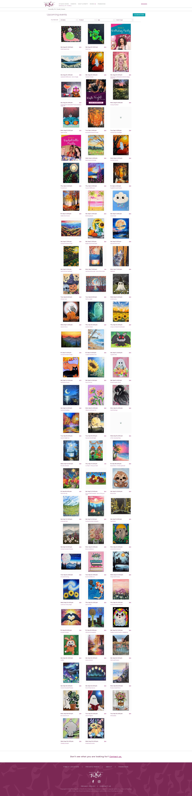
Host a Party (83, 4)
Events (73, 4)
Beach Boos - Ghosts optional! (117, 465)
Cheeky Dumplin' (65, 743)
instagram (99, 781)
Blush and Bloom (90, 549)
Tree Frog (88, 49)
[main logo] (49, 1)
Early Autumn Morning (91, 160)
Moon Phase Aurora (90, 687)
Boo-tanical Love (65, 715)
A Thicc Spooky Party (115, 438)
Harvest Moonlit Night (91, 438)
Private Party (92, 767)
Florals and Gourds (90, 743)
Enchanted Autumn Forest (92, 132)
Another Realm (89, 326)
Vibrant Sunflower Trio (91, 410)
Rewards (144, 4)
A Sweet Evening (65, 576)
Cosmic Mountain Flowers (67, 687)
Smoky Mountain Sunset (66, 354)
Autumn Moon (64, 326)
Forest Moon (64, 188)
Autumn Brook (89, 660)
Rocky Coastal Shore (115, 687)
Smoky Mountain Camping (92, 521)
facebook (93, 781)
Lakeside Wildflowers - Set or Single (69, 76)
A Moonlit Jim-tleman (115, 549)
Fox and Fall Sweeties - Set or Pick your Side (95, 494)
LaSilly (62, 660)
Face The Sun (89, 382)
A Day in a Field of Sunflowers (117, 326)
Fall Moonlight (89, 299)
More (92, 4)
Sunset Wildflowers (90, 188)
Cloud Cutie (113, 215)
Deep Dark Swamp (115, 576)
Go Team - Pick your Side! (92, 465)
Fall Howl (112, 271)
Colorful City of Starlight (116, 132)
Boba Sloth (113, 493)
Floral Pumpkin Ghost (115, 382)
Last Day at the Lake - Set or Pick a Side (95, 271)
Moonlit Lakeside (65, 465)
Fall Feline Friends (65, 382)
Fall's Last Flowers (114, 660)
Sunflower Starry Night (66, 604)
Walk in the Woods (65, 215)
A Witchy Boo (113, 299)
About (109, 767)
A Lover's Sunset (65, 632)
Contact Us (105, 786)
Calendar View (139, 14)
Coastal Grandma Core (91, 354)
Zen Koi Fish (88, 604)
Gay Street (113, 521)
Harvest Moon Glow (115, 243)
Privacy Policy (88, 786)
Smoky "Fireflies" (114, 104)
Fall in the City (64, 493)
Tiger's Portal (64, 132)
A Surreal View (64, 521)
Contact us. (116, 756)
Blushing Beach (89, 215)
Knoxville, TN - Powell (65, 5)
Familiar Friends (89, 76)
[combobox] (68, 20)
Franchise (101, 4)
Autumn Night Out (65, 438)
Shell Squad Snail (65, 49)
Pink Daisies (113, 715)
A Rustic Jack (64, 299)
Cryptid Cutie (113, 354)
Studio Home (64, 4)
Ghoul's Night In (89, 715)
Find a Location (71, 767)
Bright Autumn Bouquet (91, 243)
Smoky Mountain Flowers (67, 549)
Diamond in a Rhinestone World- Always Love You (120, 77)
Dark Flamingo (114, 410)
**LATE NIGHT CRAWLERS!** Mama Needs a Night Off (71, 105)
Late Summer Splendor (66, 271)
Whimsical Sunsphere (91, 632)
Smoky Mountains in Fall (66, 243)
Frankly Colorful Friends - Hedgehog (119, 632)
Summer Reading (65, 410)
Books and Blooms (90, 576)
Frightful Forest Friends (116, 188)
